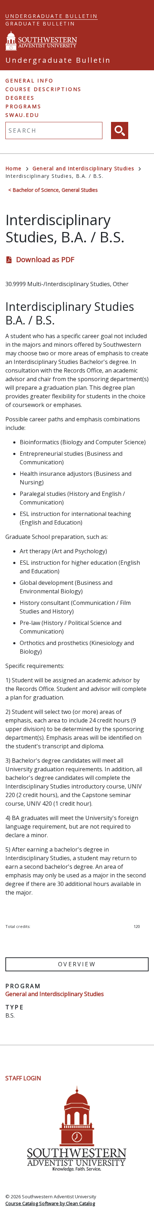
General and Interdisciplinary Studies (84, 168)
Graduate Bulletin (40, 23)
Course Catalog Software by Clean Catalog (50, 1203)
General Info (29, 80)
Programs (23, 106)
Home (13, 168)
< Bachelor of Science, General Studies (53, 189)
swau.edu (22, 115)
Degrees (20, 97)
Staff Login (23, 1078)
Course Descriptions (43, 89)
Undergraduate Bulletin (51, 16)
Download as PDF (45, 259)
